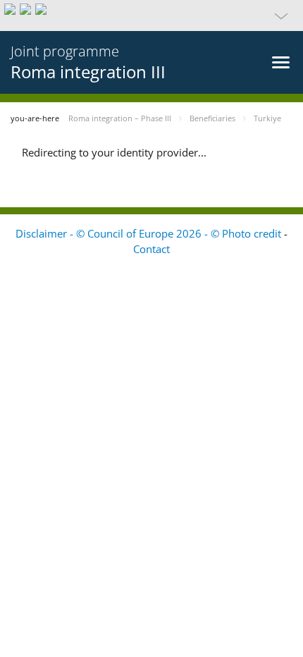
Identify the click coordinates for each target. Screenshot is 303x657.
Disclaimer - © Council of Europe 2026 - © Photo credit (150, 233)
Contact (151, 249)
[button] (151, 15)
